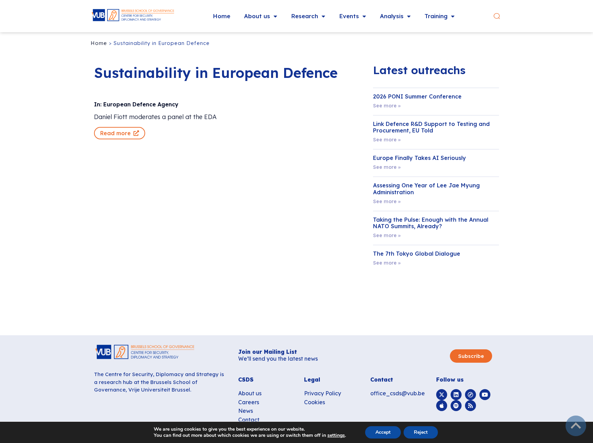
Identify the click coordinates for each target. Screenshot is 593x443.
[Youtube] (484, 394)
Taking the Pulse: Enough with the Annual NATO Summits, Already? (430, 223)
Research (304, 16)
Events (349, 16)
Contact (248, 419)
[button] (496, 16)
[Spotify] (456, 405)
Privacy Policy (322, 393)
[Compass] (470, 394)
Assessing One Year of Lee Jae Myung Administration (426, 188)
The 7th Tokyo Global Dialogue (416, 253)
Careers (248, 402)
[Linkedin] (456, 394)
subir (576, 426)
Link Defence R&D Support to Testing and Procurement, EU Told (431, 127)
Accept (383, 432)
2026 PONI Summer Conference (417, 96)
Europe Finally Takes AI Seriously (419, 157)
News (245, 410)
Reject (421, 432)
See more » (386, 106)
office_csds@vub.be (397, 393)
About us (257, 16)
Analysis (392, 16)
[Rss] (470, 405)
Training (436, 16)
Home (221, 16)
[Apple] (441, 405)
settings (336, 435)
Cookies (314, 402)
